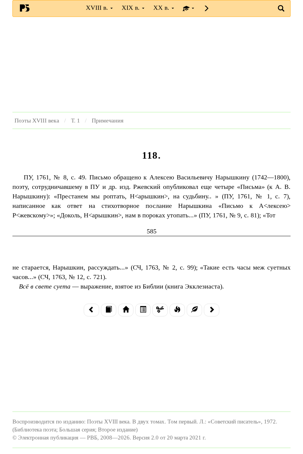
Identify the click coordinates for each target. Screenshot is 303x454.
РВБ (24, 7)
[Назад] (91, 310)
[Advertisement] (151, 64)
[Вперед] (211, 310)
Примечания (107, 120)
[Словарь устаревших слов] (194, 310)
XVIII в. (98, 7)
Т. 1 (75, 120)
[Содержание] (143, 310)
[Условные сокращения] (160, 310)
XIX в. (131, 7)
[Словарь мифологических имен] (177, 310)
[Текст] (108, 310)
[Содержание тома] (125, 310)
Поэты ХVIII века (36, 120)
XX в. (162, 7)
